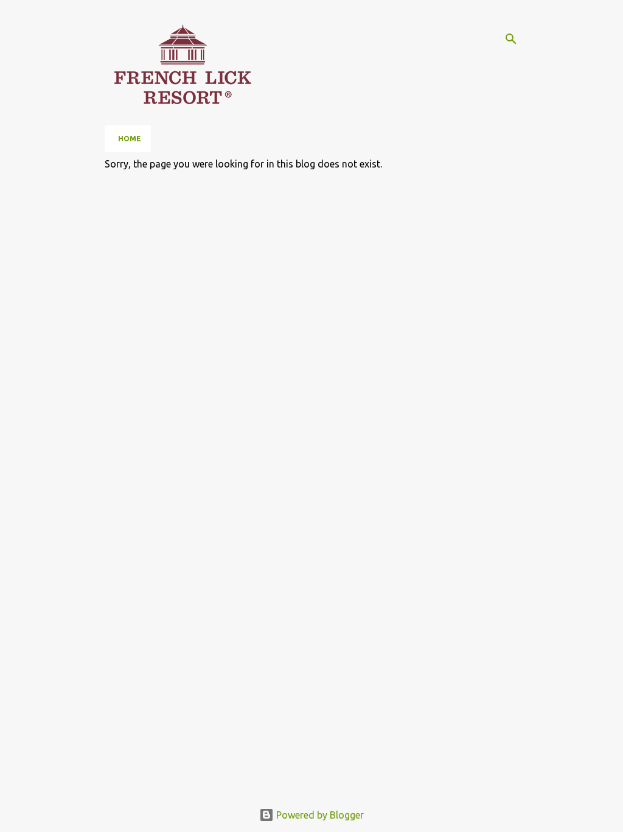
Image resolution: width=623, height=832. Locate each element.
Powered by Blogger (319, 814)
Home (129, 139)
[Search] (511, 39)
